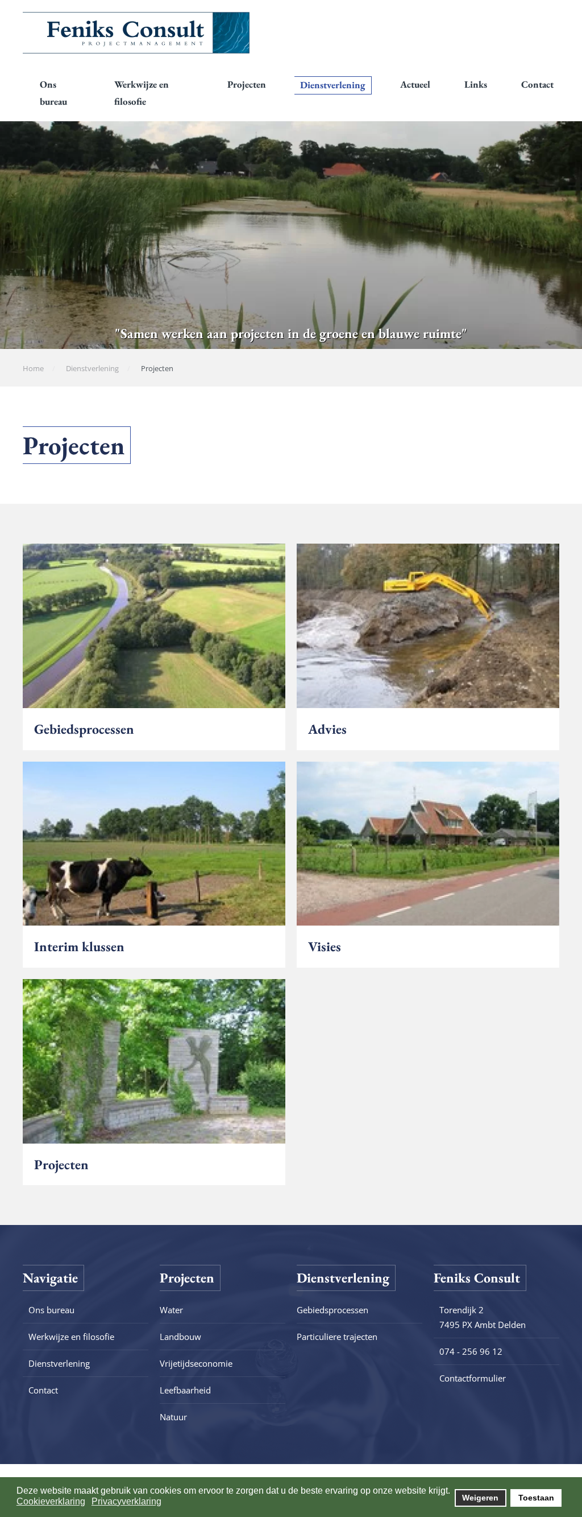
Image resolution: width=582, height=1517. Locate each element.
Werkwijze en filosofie (141, 93)
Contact (537, 84)
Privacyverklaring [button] (126, 1501)
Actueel (415, 84)
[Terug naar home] (136, 32)
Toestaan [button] (536, 1497)
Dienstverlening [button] (332, 85)
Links (475, 84)
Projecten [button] (246, 84)
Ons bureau (53, 93)
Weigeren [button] (480, 1497)
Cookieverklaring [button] (50, 1501)
